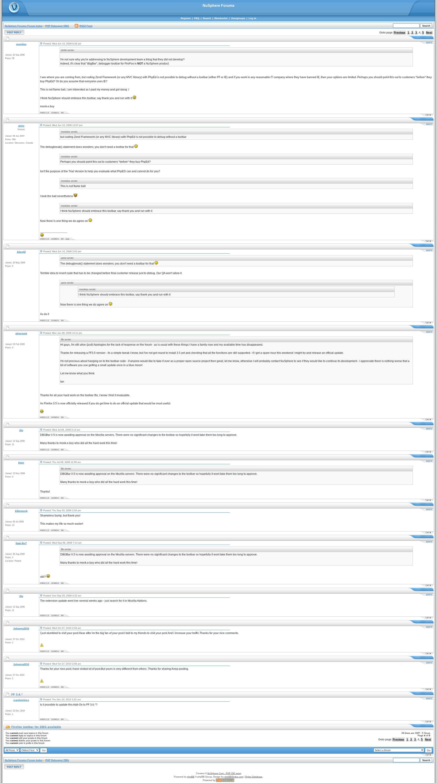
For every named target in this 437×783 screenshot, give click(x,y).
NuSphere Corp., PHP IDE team (224, 773)
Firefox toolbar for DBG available (36, 727)
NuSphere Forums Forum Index (24, 26)
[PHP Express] (225, 780)
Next (429, 32)
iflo (21, 430)
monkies (21, 44)
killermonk (21, 511)
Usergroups (238, 18)
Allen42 (21, 252)
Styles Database (253, 776)
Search (207, 18)
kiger (21, 462)
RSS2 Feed (85, 26)
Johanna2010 (21, 628)
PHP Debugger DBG (57, 26)
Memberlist (221, 18)
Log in (252, 18)
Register (186, 18)
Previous (399, 32)
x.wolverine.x (21, 700)
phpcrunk (21, 333)
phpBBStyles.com (233, 776)
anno (21, 125)
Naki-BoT (21, 543)
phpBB (190, 776)
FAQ (196, 18)
